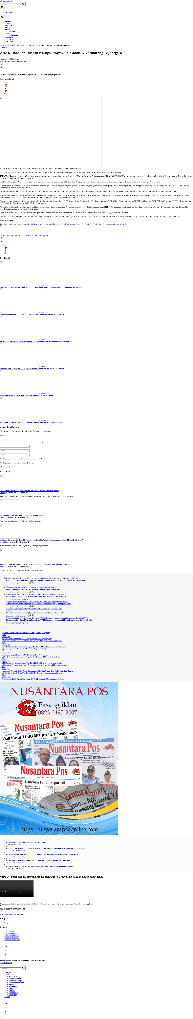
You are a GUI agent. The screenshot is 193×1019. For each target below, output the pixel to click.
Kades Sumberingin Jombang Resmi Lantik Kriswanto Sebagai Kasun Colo (35, 613)
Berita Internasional (16, 983)
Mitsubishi (13, 987)
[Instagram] (5, 949)
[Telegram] (5, 88)
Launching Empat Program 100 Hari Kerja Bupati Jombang (25, 655)
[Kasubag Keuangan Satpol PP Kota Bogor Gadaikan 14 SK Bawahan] (19, 393)
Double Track (33, 224)
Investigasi (3, 47)
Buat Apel (13, 995)
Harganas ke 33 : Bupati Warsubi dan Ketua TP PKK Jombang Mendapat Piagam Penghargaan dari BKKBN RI (49, 620)
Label (6, 975)
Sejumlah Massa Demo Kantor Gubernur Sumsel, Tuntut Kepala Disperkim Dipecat (32, 368)
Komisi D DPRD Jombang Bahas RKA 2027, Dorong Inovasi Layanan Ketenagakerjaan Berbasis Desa (45, 848)
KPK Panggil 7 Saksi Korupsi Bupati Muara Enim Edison (22, 515)
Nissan (11, 985)
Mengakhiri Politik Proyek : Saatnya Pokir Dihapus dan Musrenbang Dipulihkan (31, 422)
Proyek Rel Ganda (82, 224)
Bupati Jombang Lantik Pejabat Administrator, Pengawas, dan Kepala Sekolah (36, 596)
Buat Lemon (13, 993)
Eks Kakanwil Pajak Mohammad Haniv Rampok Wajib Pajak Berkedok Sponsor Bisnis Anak (35, 564)
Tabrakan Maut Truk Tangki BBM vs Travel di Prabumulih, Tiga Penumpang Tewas (38, 604)
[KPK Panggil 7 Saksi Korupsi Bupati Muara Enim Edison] (10, 513)
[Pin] (5, 91)
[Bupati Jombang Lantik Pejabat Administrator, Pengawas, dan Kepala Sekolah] (34, 594)
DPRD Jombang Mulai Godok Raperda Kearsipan (25, 842)
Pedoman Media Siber (12, 940)
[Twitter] (5, 86)
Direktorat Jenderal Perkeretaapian (16, 224)
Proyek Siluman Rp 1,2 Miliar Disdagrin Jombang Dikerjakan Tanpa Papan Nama (33, 647)
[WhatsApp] (5, 94)
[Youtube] (5, 951)
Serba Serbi (8, 12)
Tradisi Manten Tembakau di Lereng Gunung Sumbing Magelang (27, 639)
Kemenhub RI (49, 224)
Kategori (7, 972)
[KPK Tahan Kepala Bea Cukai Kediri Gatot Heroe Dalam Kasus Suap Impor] (10, 489)
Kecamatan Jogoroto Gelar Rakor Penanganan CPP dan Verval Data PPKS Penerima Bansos (37, 671)
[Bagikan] (2, 67)
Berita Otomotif (15, 979)
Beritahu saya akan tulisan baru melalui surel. (19, 463)
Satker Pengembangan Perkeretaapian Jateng (113, 224)
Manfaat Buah (14, 977)
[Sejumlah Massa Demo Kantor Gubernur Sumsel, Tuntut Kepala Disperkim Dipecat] (19, 366)
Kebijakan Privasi (10, 934)
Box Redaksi (9, 932)
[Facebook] (5, 83)
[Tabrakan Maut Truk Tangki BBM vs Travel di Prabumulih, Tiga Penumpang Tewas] (37, 602)
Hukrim (2, 493)
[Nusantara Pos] (6, 1)
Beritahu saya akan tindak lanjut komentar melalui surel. (22, 459)
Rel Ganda (94, 224)
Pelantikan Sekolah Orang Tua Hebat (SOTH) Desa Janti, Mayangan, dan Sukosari (33, 679)
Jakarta (40, 224)
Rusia (11, 989)
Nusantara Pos (5, 59)
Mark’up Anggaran (69, 224)
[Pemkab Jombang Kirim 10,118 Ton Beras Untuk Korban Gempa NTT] (32, 587)
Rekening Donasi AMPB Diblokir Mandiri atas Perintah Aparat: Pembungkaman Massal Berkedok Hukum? (41, 287)
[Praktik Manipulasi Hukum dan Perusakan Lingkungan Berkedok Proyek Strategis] (19, 312)
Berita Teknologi (15, 981)
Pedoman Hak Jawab (11, 938)
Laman (7, 997)
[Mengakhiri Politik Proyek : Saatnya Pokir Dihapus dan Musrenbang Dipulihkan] (19, 420)
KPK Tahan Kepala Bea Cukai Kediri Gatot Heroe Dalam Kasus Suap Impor (29, 491)
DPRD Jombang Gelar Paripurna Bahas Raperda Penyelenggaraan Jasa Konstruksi (38, 860)
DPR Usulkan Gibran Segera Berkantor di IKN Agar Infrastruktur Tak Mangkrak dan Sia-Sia (42, 854)
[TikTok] (5, 955)
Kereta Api (58, 224)
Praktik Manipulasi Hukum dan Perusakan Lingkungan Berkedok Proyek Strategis (32, 314)
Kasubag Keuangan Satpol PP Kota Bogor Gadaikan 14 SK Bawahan (26, 395)
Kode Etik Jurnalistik (11, 936)
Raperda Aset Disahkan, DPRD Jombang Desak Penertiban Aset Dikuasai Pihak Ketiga (39, 866)
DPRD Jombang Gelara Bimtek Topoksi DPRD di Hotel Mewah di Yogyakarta (32, 663)
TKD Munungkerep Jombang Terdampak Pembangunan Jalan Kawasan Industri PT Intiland (36, 341)
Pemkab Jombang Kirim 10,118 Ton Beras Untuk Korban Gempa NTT (33, 589)
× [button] (1, 965)
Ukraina (12, 991)
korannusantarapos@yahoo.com (11, 914)
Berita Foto (6, 637)
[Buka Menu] (2, 7)
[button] (23, 4)
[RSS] (5, 957)
